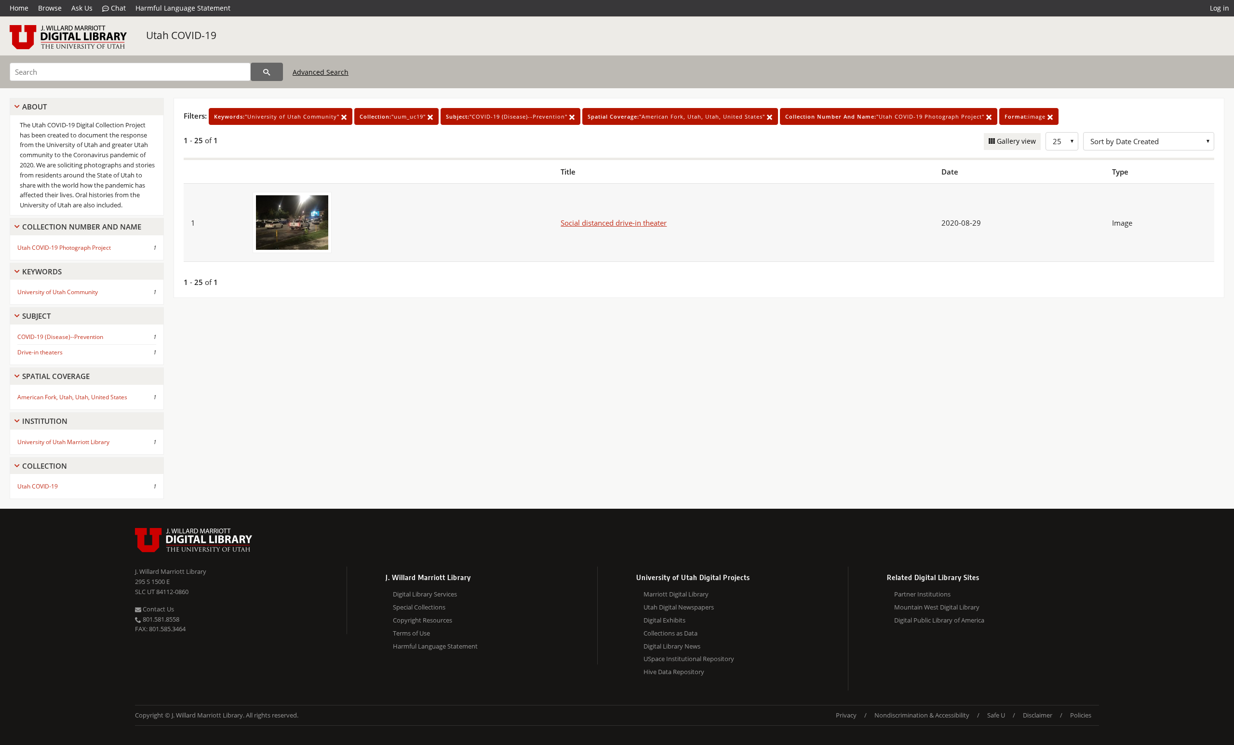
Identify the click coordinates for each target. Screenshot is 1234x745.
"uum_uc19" (394, 116)
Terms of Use (411, 633)
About (34, 106)
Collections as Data (670, 633)
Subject (36, 316)
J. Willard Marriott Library (170, 571)
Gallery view (1015, 141)
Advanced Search (321, 72)
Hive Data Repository (674, 671)
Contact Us (157, 609)
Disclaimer (1037, 715)
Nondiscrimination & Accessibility (921, 715)
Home (19, 8)
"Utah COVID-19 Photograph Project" (885, 116)
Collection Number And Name (81, 226)
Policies (1080, 715)
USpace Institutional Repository (689, 658)
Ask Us (82, 8)
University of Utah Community (57, 292)
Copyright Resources (422, 620)
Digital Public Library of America (939, 620)
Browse (50, 8)
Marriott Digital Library (676, 594)
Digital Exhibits (664, 620)
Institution (44, 421)
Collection (44, 466)
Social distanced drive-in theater (614, 223)
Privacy (846, 715)
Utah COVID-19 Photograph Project (64, 248)
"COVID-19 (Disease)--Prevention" (507, 116)
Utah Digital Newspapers (679, 607)
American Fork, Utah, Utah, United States (72, 397)
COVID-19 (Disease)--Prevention (60, 337)
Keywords (42, 271)
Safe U (996, 715)
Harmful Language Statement (182, 8)
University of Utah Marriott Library (63, 442)
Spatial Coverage (56, 376)
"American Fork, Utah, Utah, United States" (677, 116)
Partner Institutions (922, 594)
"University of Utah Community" (277, 116)
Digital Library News (672, 646)
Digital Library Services (425, 594)
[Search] (267, 72)
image (1026, 116)
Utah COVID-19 (181, 35)
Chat (117, 8)
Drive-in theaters (40, 352)
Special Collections (419, 607)
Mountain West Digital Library (936, 607)
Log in (1219, 8)
